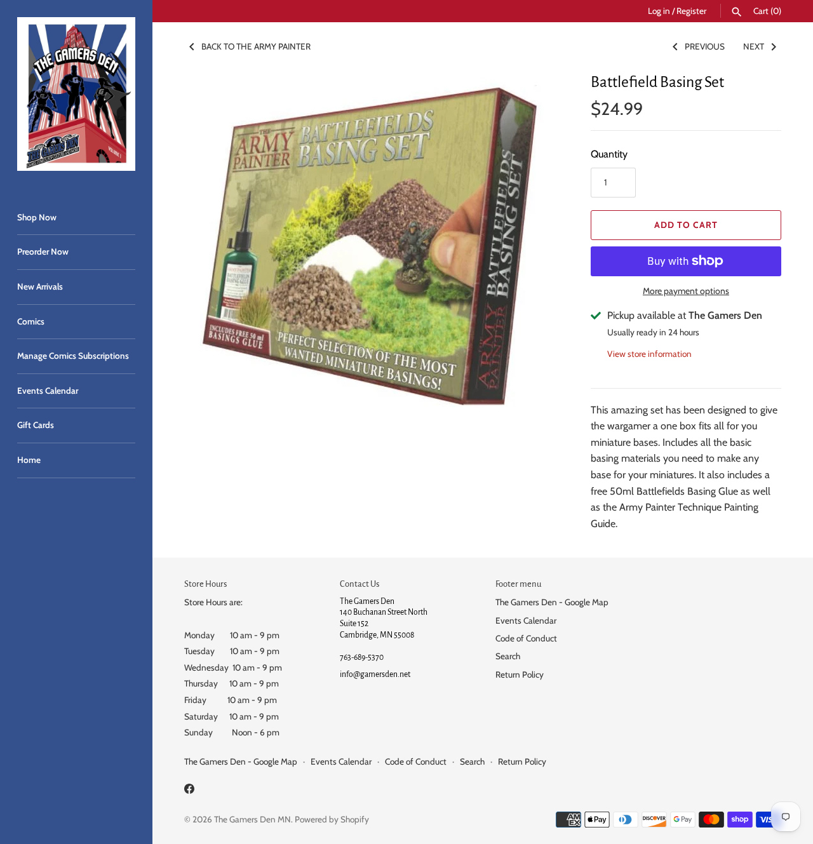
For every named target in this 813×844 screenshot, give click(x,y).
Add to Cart (686, 225)
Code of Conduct (526, 638)
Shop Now (37, 217)
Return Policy (519, 674)
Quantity (609, 154)
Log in (659, 11)
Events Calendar (47, 390)
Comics (30, 321)
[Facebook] (189, 791)
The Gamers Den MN (252, 819)
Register (691, 11)
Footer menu (518, 584)
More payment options (686, 291)
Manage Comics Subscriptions (73, 356)
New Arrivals (40, 286)
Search (507, 656)
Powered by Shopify (332, 819)
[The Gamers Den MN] (76, 94)
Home (29, 460)
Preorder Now (43, 251)
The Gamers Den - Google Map (551, 602)
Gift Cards (35, 425)
